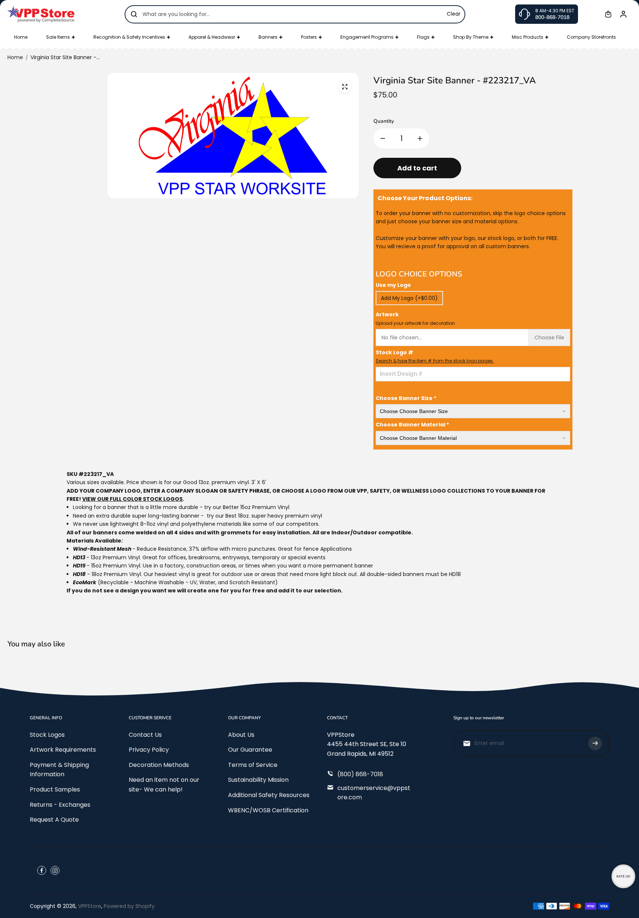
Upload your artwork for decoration (415, 323)
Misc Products (527, 37)
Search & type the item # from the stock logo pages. (435, 361)
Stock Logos (47, 734)
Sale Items (58, 37)
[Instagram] (55, 870)
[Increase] (420, 138)
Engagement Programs (367, 37)
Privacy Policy (149, 749)
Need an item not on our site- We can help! (164, 784)
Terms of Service (252, 765)
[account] (623, 14)
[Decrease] (382, 138)
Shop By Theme (470, 37)
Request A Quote (54, 819)
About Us (241, 734)
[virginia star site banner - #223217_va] (345, 87)
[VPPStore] (40, 14)
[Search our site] (134, 14)
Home (21, 37)
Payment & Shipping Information (59, 770)
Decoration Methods (159, 765)
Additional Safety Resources (268, 795)
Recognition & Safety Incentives (129, 37)
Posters (309, 37)
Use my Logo (393, 285)
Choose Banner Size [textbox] (406, 398)
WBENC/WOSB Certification (268, 810)
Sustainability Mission (258, 779)
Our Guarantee (250, 749)
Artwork (415, 318)
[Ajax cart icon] (608, 14)
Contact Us (145, 734)
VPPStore (89, 906)
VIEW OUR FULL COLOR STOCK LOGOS (132, 499)
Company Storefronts (591, 37)
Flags (423, 37)
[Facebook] (41, 870)
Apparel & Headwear (212, 37)
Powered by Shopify (129, 906)
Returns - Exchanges (60, 804)
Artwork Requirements (63, 749)
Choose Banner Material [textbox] (412, 424)
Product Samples (55, 789)
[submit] (595, 743)
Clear (453, 13)
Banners (268, 37)
